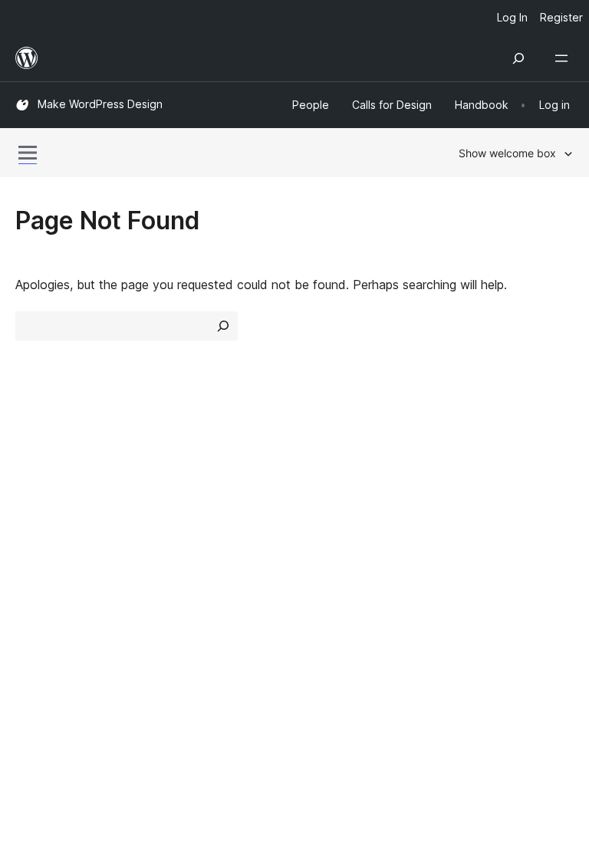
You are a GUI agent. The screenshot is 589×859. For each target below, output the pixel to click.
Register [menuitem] (561, 17)
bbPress (46, 656)
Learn (318, 470)
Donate (474, 524)
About (32, 470)
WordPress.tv (347, 551)
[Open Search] (518, 58)
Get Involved (482, 470)
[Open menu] (564, 58)
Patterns (183, 551)
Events (465, 497)
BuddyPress (57, 683)
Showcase (188, 470)
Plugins (178, 524)
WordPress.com (67, 602)
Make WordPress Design (100, 103)
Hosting (37, 524)
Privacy (36, 551)
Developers (334, 524)
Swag (469, 551)
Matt (36, 629)
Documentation (345, 497)
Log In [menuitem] (512, 17)
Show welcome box (507, 153)
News (31, 497)
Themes (181, 497)
